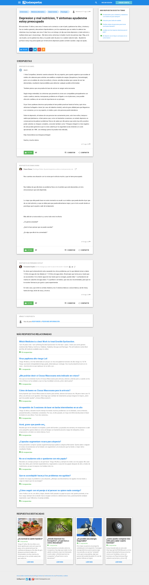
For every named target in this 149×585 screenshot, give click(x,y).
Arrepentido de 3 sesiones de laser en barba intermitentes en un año (51, 407)
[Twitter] (26, 579)
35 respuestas (26, 452)
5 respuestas (26, 384)
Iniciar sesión (107, 2)
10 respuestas (26, 352)
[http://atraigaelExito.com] (75, 169)
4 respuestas (26, 501)
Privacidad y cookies (62, 575)
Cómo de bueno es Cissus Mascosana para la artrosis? (44, 390)
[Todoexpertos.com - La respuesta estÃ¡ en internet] (32, 2)
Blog (36, 575)
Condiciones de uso (49, 575)
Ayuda (32, 575)
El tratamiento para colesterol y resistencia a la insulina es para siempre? (115, 15)
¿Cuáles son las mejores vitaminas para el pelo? (115, 31)
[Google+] (32, 579)
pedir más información (51, 321)
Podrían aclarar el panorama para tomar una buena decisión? (114, 25)
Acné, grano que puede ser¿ (32, 424)
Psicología (64, 12)
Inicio (18, 575)
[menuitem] (31, 49)
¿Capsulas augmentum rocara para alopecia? (40, 441)
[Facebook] (29, 579)
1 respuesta (25, 369)
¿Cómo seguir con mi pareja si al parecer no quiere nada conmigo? (50, 490)
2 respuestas (26, 469)
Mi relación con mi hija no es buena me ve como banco (115, 37)
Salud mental (52, 12)
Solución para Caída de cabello (112, 20)
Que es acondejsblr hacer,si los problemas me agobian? (45, 475)
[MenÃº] (19, 2)
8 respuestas (26, 401)
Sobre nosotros (25, 575)
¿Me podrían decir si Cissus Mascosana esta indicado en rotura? (49, 375)
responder (36, 321)
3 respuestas (26, 418)
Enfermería (23, 12)
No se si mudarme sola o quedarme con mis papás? (43, 458)
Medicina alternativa (37, 12)
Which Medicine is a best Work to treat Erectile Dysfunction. (47, 341)
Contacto (40, 575)
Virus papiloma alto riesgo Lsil (33, 358)
